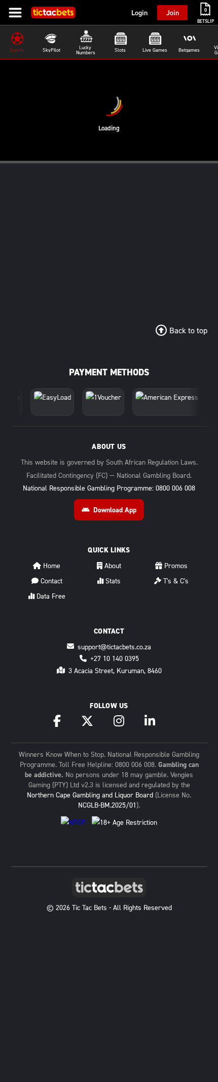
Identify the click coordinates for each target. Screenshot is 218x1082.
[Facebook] (57, 721)
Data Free (49, 595)
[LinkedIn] (149, 721)
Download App (114, 509)
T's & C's (175, 580)
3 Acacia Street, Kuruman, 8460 (115, 670)
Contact (50, 580)
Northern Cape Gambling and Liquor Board (90, 794)
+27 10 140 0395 (114, 658)
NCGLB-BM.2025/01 (107, 804)
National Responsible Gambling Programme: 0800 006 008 (109, 487)
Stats (112, 580)
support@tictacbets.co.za (114, 646)
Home (50, 565)
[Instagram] (119, 721)
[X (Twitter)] (87, 721)
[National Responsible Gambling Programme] (73, 826)
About (111, 565)
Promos (175, 565)
